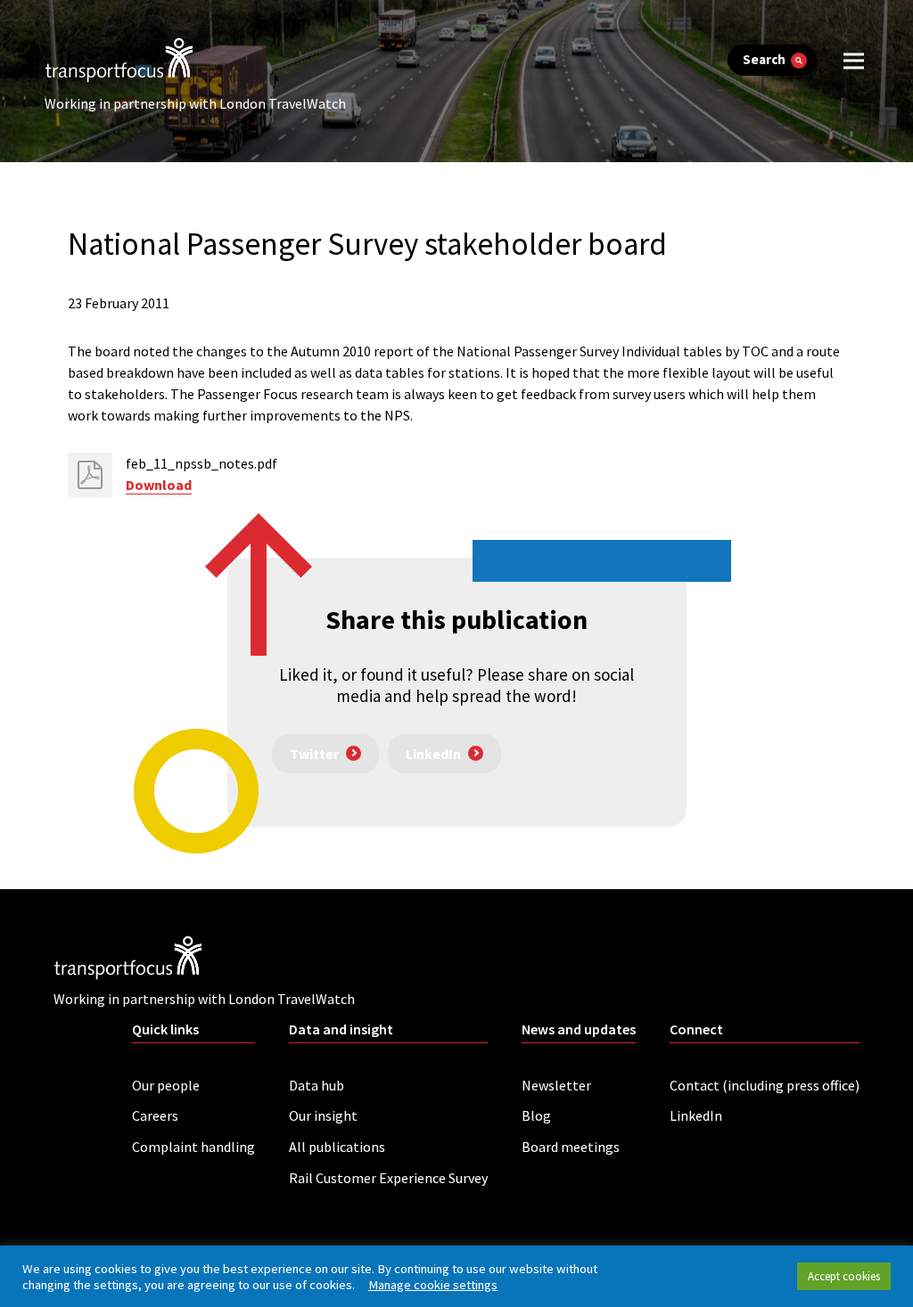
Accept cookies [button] (844, 1276)
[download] (90, 475)
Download (159, 485)
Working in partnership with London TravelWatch (195, 103)
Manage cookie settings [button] (433, 1285)
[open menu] (853, 60)
